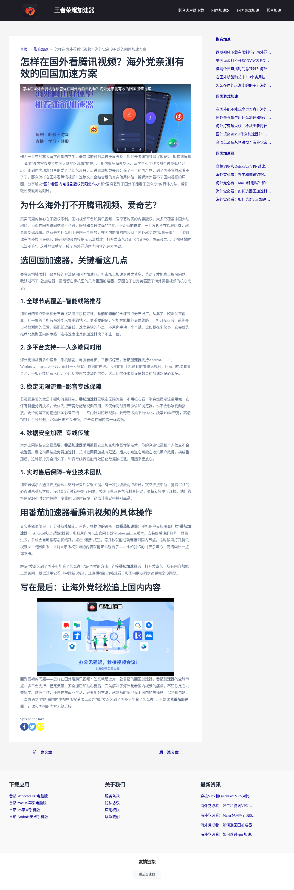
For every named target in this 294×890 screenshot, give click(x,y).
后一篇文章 (171, 752)
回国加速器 (220, 10)
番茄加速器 (147, 874)
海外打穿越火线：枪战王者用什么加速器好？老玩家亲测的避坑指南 (243, 126)
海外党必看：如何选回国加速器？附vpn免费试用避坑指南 (243, 191)
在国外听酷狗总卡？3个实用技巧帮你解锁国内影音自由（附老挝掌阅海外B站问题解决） (243, 77)
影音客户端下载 (191, 10)
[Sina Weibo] (40, 727)
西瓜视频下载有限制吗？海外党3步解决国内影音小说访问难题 (243, 52)
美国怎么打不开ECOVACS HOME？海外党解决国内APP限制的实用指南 (243, 61)
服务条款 (112, 796)
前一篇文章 (40, 752)
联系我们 (112, 817)
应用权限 (112, 810)
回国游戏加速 (248, 10)
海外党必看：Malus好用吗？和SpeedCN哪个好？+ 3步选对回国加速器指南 (243, 183)
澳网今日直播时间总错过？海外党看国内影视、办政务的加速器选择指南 (243, 69)
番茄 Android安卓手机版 (28, 817)
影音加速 (273, 10)
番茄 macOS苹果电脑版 (28, 803)
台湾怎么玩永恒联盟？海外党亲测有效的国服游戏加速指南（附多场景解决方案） (243, 142)
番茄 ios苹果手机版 (24, 810)
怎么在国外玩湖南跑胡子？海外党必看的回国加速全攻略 (243, 85)
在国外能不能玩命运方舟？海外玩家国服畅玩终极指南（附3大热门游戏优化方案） (243, 109)
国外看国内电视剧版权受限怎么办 (71, 184)
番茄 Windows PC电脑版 (28, 796)
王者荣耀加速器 (74, 10)
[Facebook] (24, 727)
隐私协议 (112, 803)
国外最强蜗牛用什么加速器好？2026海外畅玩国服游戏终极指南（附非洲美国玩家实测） (243, 118)
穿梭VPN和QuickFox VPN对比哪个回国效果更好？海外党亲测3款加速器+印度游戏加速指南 (243, 166)
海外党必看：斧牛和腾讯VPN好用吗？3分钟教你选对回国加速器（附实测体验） (243, 175)
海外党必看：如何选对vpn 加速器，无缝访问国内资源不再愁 (243, 199)
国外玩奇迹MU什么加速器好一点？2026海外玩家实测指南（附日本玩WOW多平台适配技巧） (243, 134)
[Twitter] (32, 727)
